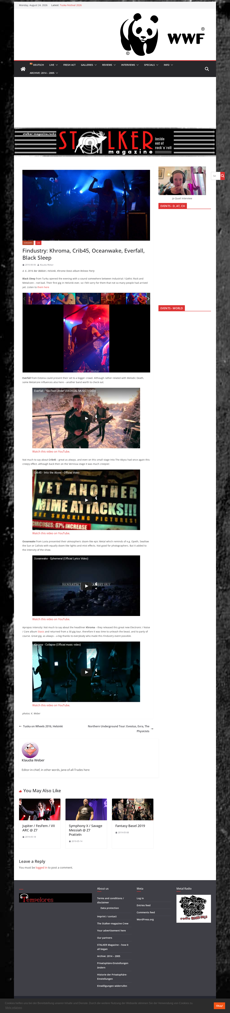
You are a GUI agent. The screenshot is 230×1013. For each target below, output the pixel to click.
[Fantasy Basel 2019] (132, 801)
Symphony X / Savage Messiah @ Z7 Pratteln (85, 830)
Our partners (104, 937)
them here (43, 287)
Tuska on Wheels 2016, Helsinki (43, 726)
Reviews (107, 64)
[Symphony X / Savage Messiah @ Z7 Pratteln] (86, 801)
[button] (56, 65)
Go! (222, 176)
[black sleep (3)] (88, 298)
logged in (41, 867)
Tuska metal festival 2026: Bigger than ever (84, 5)
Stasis (41, 631)
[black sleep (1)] (38, 298)
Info (166, 64)
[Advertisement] (115, 102)
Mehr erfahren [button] (13, 1007)
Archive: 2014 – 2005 (42, 72)
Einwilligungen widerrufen (112, 985)
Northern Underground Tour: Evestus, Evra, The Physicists (118, 728)
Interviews (128, 64)
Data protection (110, 908)
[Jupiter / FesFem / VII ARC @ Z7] (39, 801)
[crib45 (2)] (138, 298)
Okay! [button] (219, 1005)
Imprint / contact (107, 916)
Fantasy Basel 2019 (130, 825)
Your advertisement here (111, 930)
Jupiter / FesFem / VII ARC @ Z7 (38, 827)
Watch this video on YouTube (50, 451)
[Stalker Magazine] (23, 69)
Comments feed (146, 912)
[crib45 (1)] (113, 298)
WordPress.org (145, 919)
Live (51, 64)
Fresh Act (69, 64)
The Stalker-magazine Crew (112, 923)
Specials (149, 64)
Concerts (28, 243)
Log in (140, 898)
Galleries (87, 64)
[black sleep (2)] (63, 298)
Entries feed (144, 905)
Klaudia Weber (47, 264)
